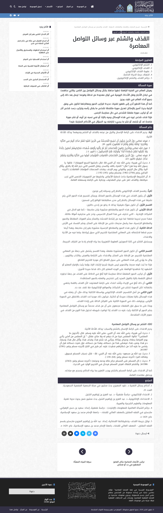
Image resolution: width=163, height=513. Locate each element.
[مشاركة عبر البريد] (70, 433)
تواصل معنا (22, 6)
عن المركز (69, 6)
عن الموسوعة (81, 6)
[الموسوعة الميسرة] (134, 6)
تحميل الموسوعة (36, 6)
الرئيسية (144, 27)
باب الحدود (116, 32)
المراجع (60, 6)
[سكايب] (82, 433)
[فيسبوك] (95, 433)
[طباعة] (64, 433)
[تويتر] (89, 433)
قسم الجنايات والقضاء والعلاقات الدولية (124, 27)
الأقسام (49, 6)
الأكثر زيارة (149, 15)
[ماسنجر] (76, 433)
